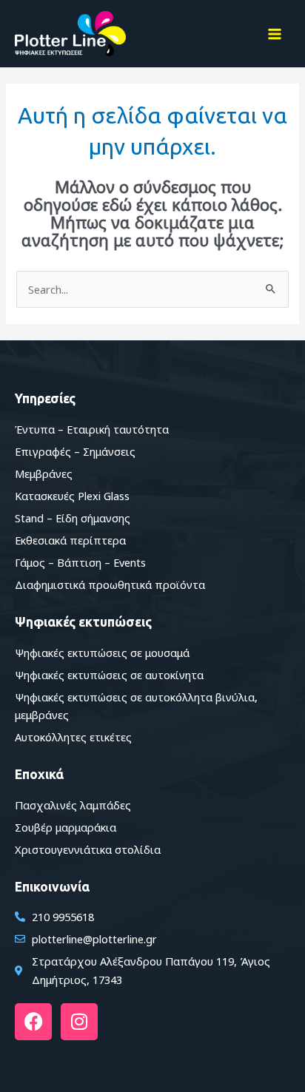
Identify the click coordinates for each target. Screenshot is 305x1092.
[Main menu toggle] (274, 34)
